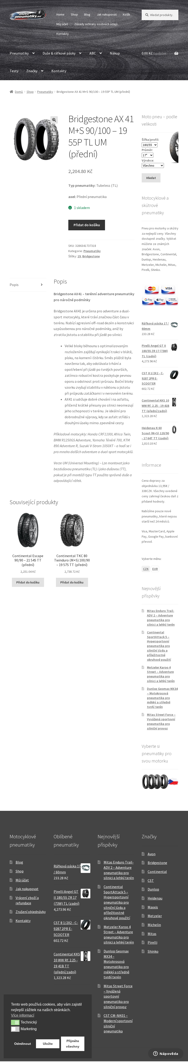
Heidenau (155, 898)
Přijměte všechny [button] (72, 1043)
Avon (151, 854)
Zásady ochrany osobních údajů (96, 24)
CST (151, 880)
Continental (157, 871)
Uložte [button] (48, 1043)
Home (60, 14)
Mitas (152, 933)
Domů (19, 92)
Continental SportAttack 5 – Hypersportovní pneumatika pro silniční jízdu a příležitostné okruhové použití (159, 646)
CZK (146, 569)
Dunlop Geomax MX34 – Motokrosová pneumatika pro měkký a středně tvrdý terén (162, 698)
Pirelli (152, 942)
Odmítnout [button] (22, 1043)
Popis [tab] (14, 284)
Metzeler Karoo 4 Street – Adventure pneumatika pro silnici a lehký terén (161, 674)
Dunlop (153, 889)
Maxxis (153, 907)
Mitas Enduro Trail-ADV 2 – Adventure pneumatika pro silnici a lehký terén (161, 617)
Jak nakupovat (107, 14)
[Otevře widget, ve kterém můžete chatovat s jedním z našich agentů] (165, 1054)
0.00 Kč (154, 53)
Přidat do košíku (87, 225)
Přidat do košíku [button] (27, 582)
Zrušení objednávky (31, 911)
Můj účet (62, 24)
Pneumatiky (19, 53)
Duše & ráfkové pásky (59, 53)
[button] (54, 120)
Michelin (154, 924)
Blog (87, 14)
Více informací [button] (22, 1015)
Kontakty (62, 34)
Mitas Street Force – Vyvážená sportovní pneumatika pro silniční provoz (161, 721)
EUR (155, 569)
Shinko (153, 951)
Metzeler (155, 915)
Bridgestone (91, 256)
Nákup (115, 53)
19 (79, 256)
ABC (92, 53)
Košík (126, 14)
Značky (31, 71)
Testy (14, 71)
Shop (74, 14)
